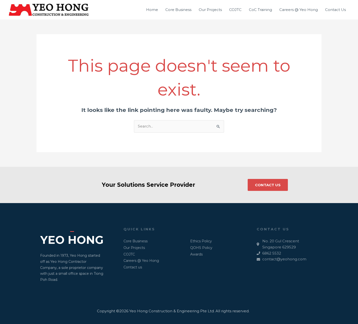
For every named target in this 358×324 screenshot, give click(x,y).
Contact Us (335, 9)
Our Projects (210, 9)
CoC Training (260, 9)
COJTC (235, 9)
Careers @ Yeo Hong (298, 9)
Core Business (178, 9)
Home (152, 9)
